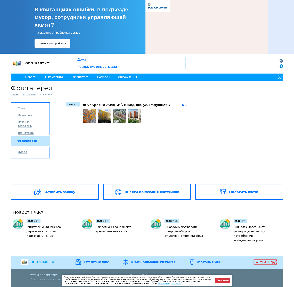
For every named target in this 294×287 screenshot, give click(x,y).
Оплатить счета (208, 262)
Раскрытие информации (97, 67)
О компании (29, 94)
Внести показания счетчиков (153, 262)
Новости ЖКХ (28, 212)
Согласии (176, 283)
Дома (81, 59)
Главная (15, 94)
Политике (163, 283)
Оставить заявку (96, 262)
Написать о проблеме (52, 43)
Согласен (223, 280)
